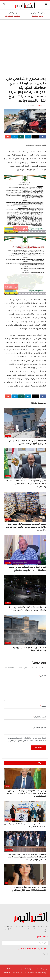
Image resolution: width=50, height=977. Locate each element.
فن (7, 883)
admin (40, 106)
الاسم (43, 706)
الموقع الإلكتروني (39, 728)
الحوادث (8, 436)
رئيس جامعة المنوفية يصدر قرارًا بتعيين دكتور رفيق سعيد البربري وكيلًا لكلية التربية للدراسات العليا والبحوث (26, 793)
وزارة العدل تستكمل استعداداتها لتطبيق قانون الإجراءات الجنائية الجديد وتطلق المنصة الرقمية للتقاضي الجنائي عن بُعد (26, 857)
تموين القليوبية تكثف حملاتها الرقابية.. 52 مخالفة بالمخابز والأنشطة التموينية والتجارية (26, 484)
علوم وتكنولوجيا (10, 819)
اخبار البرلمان (9, 850)
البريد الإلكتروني (39, 717)
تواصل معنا (7, 969)
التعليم (7, 786)
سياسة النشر (19, 969)
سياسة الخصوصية (33, 969)
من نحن (45, 969)
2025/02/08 (30, 106)
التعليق (42, 676)
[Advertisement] (25, 46)
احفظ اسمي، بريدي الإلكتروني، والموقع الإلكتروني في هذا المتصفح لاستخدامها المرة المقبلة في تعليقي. (26, 739)
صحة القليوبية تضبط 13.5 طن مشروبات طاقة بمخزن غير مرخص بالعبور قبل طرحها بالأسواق (26, 527)
